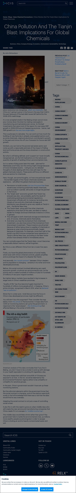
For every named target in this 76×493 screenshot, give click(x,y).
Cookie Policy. (58, 484)
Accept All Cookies (46, 489)
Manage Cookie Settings (29, 489)
